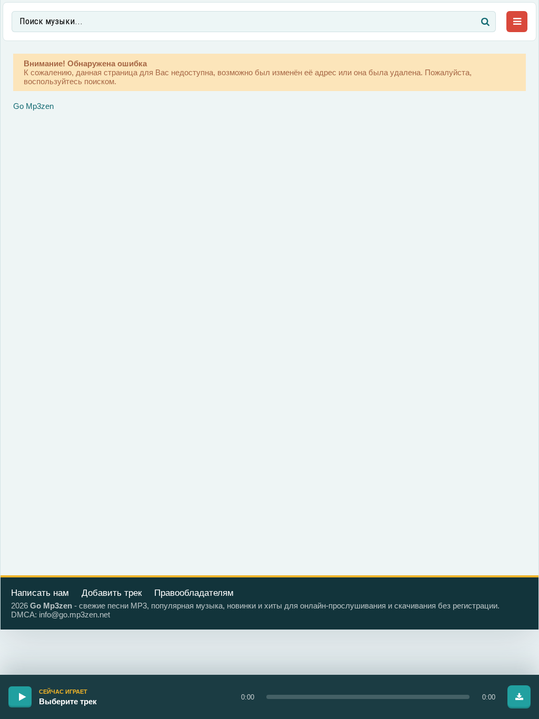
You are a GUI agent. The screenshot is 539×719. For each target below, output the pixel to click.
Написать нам (40, 593)
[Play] (20, 696)
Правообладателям (194, 593)
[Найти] (485, 21)
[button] (368, 697)
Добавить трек (112, 593)
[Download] (519, 696)
